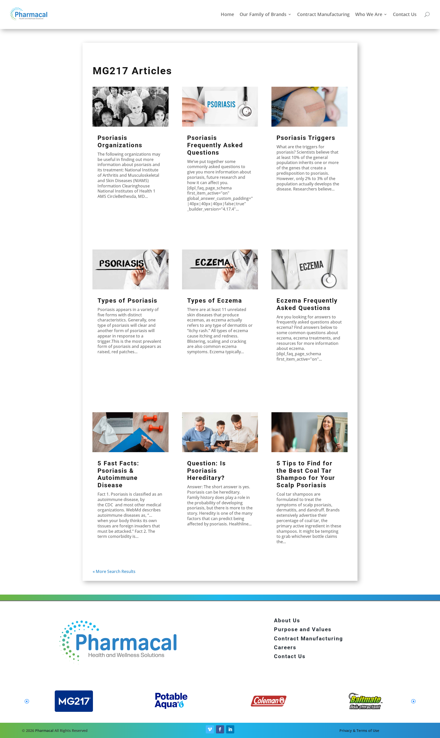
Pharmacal (44, 730)
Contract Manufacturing (323, 14)
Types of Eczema (214, 300)
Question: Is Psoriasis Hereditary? (206, 471)
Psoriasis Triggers (306, 137)
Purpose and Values (303, 629)
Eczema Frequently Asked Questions (307, 304)
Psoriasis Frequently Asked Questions (215, 145)
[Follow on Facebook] (220, 729)
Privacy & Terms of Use (359, 730)
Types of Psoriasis (127, 300)
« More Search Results (114, 571)
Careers (285, 647)
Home (227, 14)
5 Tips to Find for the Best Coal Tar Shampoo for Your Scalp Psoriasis (306, 474)
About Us (287, 620)
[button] (413, 701)
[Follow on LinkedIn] (230, 729)
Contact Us (405, 14)
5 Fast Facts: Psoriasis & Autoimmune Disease (118, 474)
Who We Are (368, 14)
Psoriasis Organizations (120, 141)
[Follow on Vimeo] (210, 729)
